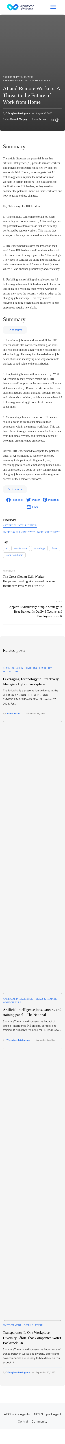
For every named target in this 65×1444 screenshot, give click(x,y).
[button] (53, 7)
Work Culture (41, 80)
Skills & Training (46, 998)
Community (39, 1421)
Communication (13, 668)
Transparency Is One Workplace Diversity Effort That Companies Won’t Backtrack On (32, 1337)
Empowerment (12, 1325)
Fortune (43, 119)
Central (23, 1421)
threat (54, 548)
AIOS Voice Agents (17, 1414)
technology (39, 548)
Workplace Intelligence (18, 113)
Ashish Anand (13, 713)
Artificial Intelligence (18, 77)
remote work (20, 548)
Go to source (15, 329)
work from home (14, 555)
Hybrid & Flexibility (16, 80)
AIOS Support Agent (47, 1414)
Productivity (11, 671)
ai (6, 548)
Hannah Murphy (18, 119)
